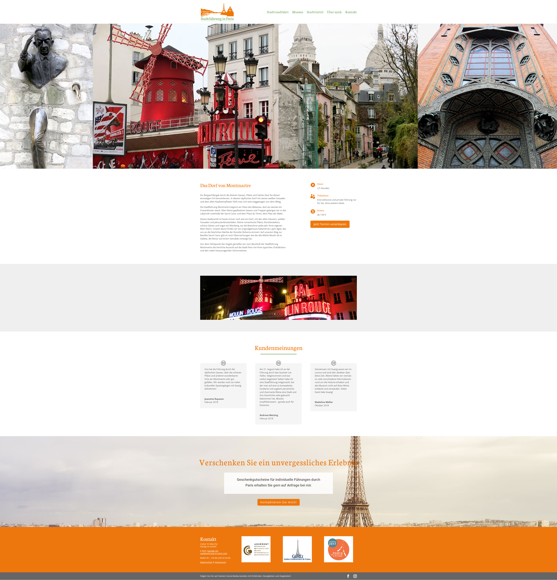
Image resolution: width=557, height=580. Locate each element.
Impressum (220, 562)
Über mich (334, 12)
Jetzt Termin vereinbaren (330, 224)
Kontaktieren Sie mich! (278, 502)
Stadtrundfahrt (278, 12)
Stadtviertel (315, 12)
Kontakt (351, 12)
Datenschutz (206, 562)
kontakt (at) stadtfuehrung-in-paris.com (213, 552)
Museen (297, 12)
